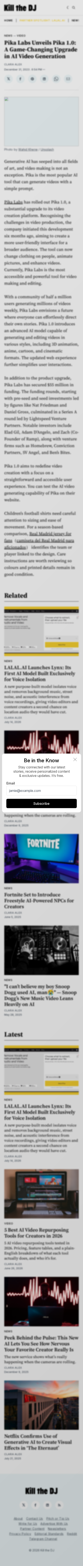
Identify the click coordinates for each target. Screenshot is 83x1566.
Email (10, 783)
